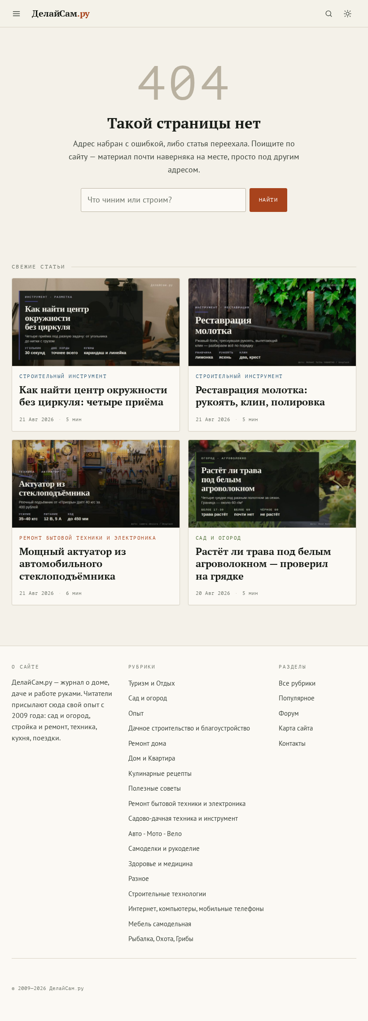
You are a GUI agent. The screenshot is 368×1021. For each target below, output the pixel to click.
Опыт (136, 713)
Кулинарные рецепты (160, 773)
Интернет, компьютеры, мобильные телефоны (196, 908)
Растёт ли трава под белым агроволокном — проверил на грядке (263, 563)
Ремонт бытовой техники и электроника (87, 538)
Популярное (297, 698)
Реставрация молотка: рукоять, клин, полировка (260, 396)
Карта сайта (296, 728)
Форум (289, 713)
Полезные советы (154, 788)
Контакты (292, 743)
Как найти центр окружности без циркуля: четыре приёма (93, 396)
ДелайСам (61, 13)
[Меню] (16, 13)
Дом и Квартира (151, 758)
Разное (138, 878)
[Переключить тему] (347, 13)
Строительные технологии (167, 893)
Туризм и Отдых (151, 683)
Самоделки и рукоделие (164, 848)
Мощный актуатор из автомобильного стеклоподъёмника (72, 563)
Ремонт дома (147, 743)
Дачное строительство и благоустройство (189, 728)
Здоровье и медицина (160, 863)
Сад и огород (218, 538)
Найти (268, 200)
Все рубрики (297, 683)
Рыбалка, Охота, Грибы (160, 938)
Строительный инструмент (63, 376)
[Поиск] (328, 13)
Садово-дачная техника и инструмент (183, 818)
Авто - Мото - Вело (155, 833)
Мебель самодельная (159, 924)
